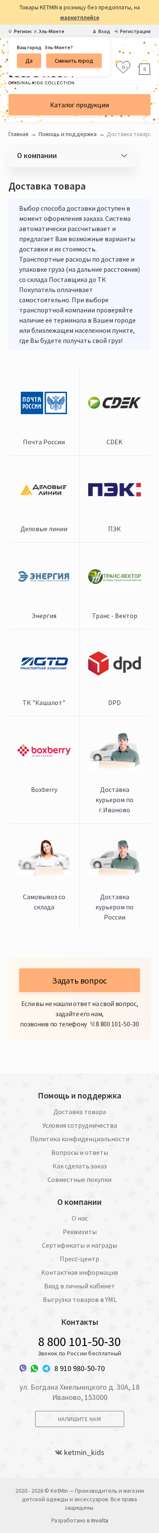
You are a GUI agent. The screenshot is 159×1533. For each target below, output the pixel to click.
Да (29, 60)
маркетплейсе (79, 17)
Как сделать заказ (80, 1166)
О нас (80, 1218)
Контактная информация (79, 1272)
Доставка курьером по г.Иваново (114, 799)
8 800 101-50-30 (79, 1341)
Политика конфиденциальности (79, 1138)
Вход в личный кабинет (79, 1286)
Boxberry (44, 789)
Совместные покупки (79, 1179)
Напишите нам (79, 1419)
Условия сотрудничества (79, 1125)
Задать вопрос (79, 980)
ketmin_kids (84, 1452)
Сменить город (74, 60)
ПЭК (114, 528)
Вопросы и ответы (79, 1152)
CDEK (114, 442)
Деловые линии (43, 528)
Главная (18, 134)
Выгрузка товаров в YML (80, 1299)
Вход (104, 31)
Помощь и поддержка (68, 134)
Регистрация (135, 31)
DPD (114, 702)
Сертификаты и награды (79, 1245)
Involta (99, 1520)
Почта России (44, 442)
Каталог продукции (79, 104)
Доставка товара (79, 1111)
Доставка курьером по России (114, 906)
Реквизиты (80, 1231)
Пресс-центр (79, 1258)
